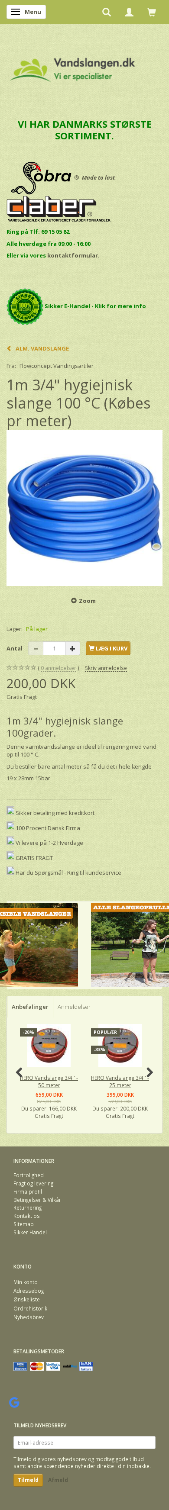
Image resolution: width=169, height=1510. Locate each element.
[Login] (129, 11)
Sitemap (23, 1223)
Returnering (27, 1207)
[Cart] (151, 11)
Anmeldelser (74, 1007)
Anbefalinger (30, 1007)
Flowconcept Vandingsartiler (57, 366)
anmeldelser (58, 667)
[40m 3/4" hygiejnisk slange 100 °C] (84, 508)
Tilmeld (28, 1480)
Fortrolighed (28, 1175)
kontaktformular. (73, 255)
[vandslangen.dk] (72, 66)
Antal (15, 648)
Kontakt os (26, 1215)
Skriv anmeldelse (106, 667)
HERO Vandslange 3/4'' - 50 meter (49, 1081)
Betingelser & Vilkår (37, 1199)
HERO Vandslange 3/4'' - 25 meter (120, 1081)
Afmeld (58, 1480)
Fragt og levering (33, 1183)
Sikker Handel (30, 1232)
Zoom (87, 601)
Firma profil (27, 1191)
